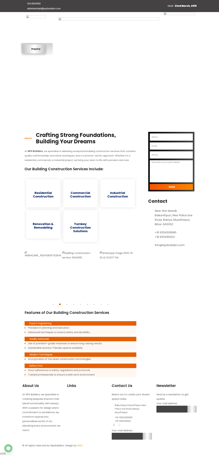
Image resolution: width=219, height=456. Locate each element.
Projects (116, 49)
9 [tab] (107, 304)
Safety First (36, 365)
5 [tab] (80, 304)
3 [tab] (66, 304)
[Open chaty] (8, 448)
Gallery (135, 49)
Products (166, 49)
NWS (80, 445)
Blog (150, 49)
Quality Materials (39, 339)
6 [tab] (87, 304)
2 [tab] (60, 304)
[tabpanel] (43, 274)
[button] (80, 323)
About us (78, 49)
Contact (90, 399)
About (82, 394)
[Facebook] (127, 6)
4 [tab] (73, 304)
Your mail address (122, 430)
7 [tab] (94, 304)
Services (97, 49)
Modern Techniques (40, 354)
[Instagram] (133, 6)
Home (61, 49)
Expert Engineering (40, 323)
